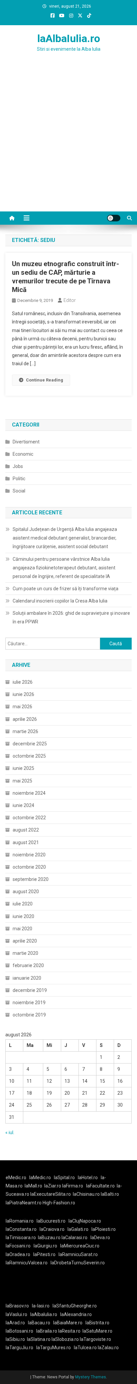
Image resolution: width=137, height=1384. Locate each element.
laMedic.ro (40, 1177)
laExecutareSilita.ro (50, 1194)
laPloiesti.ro (103, 1229)
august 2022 (26, 830)
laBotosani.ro (19, 1331)
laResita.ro (69, 1331)
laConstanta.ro (21, 1229)
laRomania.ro (20, 1221)
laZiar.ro (53, 1185)
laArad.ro (15, 1322)
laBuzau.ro (50, 1237)
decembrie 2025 (30, 743)
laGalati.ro (78, 1229)
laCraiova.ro (52, 1229)
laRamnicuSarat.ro (78, 1254)
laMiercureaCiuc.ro (79, 1245)
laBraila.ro (46, 1331)
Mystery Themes (90, 1377)
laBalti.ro (110, 1194)
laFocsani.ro (18, 1245)
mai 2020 (22, 928)
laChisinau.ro (86, 1194)
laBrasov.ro (17, 1305)
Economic (23, 454)
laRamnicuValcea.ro (27, 1262)
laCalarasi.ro (74, 1237)
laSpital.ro (64, 1177)
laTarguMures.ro (53, 1347)
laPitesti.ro (44, 1254)
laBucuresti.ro (51, 1221)
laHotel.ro (88, 1177)
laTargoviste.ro (95, 1339)
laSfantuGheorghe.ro (75, 1305)
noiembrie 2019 (29, 1002)
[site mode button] (113, 218)
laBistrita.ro (97, 1322)
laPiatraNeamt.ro (24, 1202)
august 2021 (26, 842)
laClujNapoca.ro (84, 1221)
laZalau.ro (108, 1347)
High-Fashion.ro (59, 1202)
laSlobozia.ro (65, 1339)
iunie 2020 (23, 916)
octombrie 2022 (29, 817)
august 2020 (26, 891)
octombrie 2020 (29, 867)
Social (19, 490)
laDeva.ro (100, 1237)
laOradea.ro (18, 1254)
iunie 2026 (23, 694)
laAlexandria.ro (76, 1314)
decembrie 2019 (30, 990)
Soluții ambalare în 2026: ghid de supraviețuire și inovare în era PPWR (71, 617)
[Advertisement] (68, 140)
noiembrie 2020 (29, 854)
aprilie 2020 (25, 941)
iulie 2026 (23, 682)
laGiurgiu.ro (47, 1245)
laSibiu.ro (15, 1339)
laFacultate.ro (100, 1185)
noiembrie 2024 (29, 793)
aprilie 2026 (25, 719)
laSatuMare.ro (97, 1331)
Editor (70, 300)
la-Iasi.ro (41, 1305)
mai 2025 (22, 780)
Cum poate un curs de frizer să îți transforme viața (65, 588)
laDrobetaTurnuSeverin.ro (78, 1262)
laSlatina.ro (39, 1339)
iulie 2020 (23, 903)
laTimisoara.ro (21, 1237)
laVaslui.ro (18, 1314)
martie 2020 (25, 953)
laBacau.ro (39, 1322)
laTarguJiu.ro (21, 1347)
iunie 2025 (23, 768)
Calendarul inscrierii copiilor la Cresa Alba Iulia (60, 601)
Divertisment (26, 441)
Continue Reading (44, 379)
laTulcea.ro (86, 1347)
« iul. (9, 1132)
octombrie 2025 (29, 756)
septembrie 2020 (31, 879)
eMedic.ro (16, 1177)
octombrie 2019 (29, 1014)
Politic (19, 478)
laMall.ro (33, 1185)
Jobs (18, 466)
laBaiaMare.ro (67, 1322)
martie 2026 (25, 731)
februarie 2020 (28, 965)
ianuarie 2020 (27, 978)
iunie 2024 (23, 805)
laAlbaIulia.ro (68, 38)
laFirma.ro (72, 1185)
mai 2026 (22, 706)
